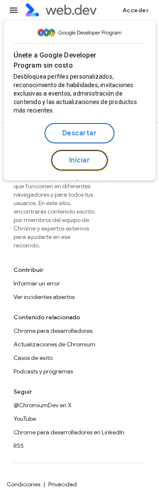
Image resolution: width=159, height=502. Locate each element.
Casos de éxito (33, 358)
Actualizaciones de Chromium (54, 344)
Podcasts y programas (43, 371)
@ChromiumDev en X (43, 405)
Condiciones (23, 484)
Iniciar (79, 160)
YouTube (25, 418)
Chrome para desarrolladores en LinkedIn (69, 432)
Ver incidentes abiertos (44, 297)
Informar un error (37, 283)
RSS (19, 446)
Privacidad (62, 484)
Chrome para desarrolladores (53, 331)
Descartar (79, 133)
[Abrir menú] (13, 10)
